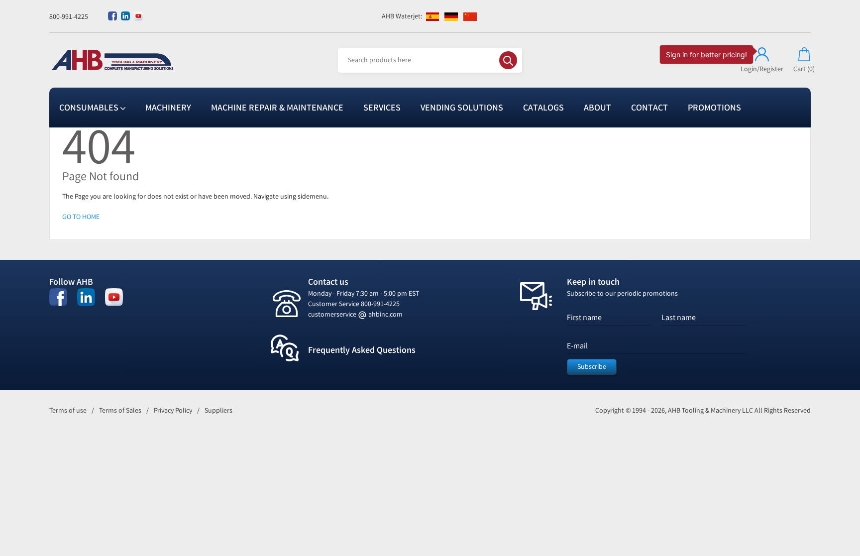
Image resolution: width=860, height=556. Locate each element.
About (597, 107)
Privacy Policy (173, 410)
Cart (804, 69)
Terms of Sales (120, 410)
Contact (649, 107)
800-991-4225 (68, 16)
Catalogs (543, 107)
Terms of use (68, 410)
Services (382, 107)
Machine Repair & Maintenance (277, 107)
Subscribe (591, 366)
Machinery (168, 107)
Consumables (89, 107)
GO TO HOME (81, 217)
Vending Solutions (462, 107)
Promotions (714, 107)
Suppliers (218, 410)
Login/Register (762, 69)
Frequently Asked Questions (362, 349)
